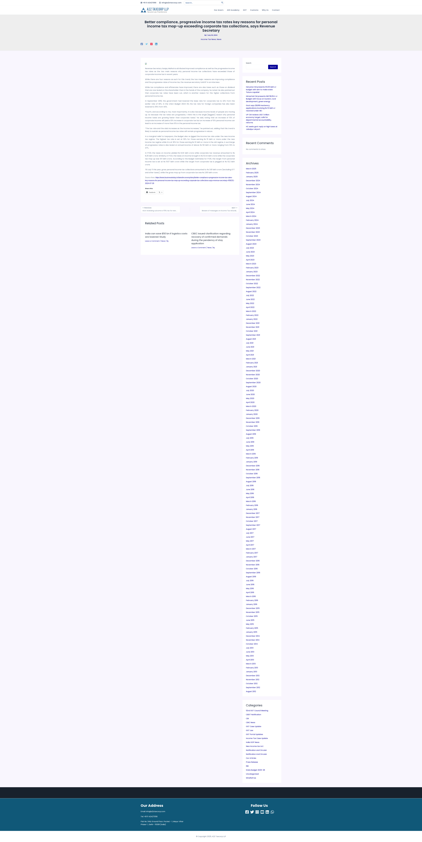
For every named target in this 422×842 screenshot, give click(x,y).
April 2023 (250, 260)
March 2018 (251, 501)
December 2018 (253, 465)
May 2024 (250, 208)
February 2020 (252, 410)
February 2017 (252, 553)
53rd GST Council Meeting (257, 710)
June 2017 (250, 537)
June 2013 (250, 652)
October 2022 (252, 283)
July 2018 (250, 485)
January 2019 (251, 461)
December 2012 (252, 675)
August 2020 (251, 386)
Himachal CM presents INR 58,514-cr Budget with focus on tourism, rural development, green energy (261, 99)
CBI (247, 718)
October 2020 (252, 378)
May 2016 (250, 588)
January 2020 (252, 414)
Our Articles (251, 758)
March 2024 (251, 216)
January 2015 (251, 632)
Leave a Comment (152, 241)
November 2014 (252, 640)
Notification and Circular (256, 750)
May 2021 (250, 351)
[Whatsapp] (272, 812)
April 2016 (250, 592)
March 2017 (251, 549)
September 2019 (253, 430)
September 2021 (253, 335)
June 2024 (250, 204)
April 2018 (250, 497)
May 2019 (250, 446)
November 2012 (252, 679)
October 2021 (251, 331)
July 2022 (250, 295)
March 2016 (251, 596)
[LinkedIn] (267, 812)
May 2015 (250, 624)
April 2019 (250, 450)
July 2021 (249, 343)
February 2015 (252, 628)
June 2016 (250, 584)
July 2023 (250, 248)
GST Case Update (253, 726)
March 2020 (251, 406)
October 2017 (252, 521)
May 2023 (250, 256)
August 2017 (251, 529)
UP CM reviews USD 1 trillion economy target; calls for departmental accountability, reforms (258, 118)
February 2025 (252, 172)
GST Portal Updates (254, 734)
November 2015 (252, 612)
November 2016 (252, 564)
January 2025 (252, 176)
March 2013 (251, 663)
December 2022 (253, 275)
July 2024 (250, 200)
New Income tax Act (254, 746)
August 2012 (251, 691)
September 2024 (253, 192)
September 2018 (253, 477)
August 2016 (251, 576)
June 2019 (250, 442)
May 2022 (250, 303)
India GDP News (252, 742)
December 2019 (252, 418)
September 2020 (253, 382)
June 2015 (250, 620)
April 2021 (250, 355)
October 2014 (252, 644)
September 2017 (253, 525)
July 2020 (250, 390)
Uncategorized (252, 774)
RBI (247, 766)
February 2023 (252, 267)
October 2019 (251, 426)
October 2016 (252, 568)
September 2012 (253, 687)
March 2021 (251, 359)
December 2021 (252, 323)
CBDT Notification (253, 714)
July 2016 (250, 580)
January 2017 (251, 557)
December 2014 (253, 636)
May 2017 (250, 541)
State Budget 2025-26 (255, 770)
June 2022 (250, 299)
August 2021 (251, 339)
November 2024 (253, 184)
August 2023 (251, 244)
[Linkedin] (156, 43)
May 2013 (250, 656)
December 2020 (253, 370)
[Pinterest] (151, 43)
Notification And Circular (256, 754)
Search (248, 63)
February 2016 (252, 600)
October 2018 (252, 473)
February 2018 (252, 505)
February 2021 (252, 362)
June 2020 (250, 394)
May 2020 (250, 398)
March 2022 (251, 311)
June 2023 (250, 252)
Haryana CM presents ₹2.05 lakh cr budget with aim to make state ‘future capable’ (261, 90)
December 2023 (253, 228)
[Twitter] (147, 43)
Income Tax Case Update (257, 738)
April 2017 (250, 545)
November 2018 (252, 469)
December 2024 (253, 180)
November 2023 (253, 232)
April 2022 (250, 307)
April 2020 (250, 402)
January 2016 (251, 604)
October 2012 (251, 683)
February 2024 (252, 220)
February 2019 (252, 458)
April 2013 (250, 660)
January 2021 (251, 366)
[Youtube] (262, 812)
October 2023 (252, 236)
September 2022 (253, 287)
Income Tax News (208, 39)
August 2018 (251, 481)
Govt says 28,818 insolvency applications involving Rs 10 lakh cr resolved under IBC (260, 108)
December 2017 (253, 513)
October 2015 (252, 616)
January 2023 (251, 271)
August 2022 (251, 291)
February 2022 (252, 315)
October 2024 (252, 188)
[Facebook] (142, 43)
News (219, 39)
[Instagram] (257, 812)
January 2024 (252, 224)
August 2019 (251, 434)
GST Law (249, 730)
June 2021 (250, 347)
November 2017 (252, 517)
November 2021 (252, 327)
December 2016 (253, 560)
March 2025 (251, 168)
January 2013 (251, 671)
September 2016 (253, 572)
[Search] (222, 3)
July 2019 (249, 438)
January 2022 (251, 319)
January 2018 (251, 509)
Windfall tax (251, 778)
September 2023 (253, 240)
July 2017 (250, 533)
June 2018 (250, 489)
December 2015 (253, 608)
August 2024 (251, 196)
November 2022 (253, 279)
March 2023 (251, 263)
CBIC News (250, 722)
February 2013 (252, 667)
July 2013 (249, 648)
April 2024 (250, 212)
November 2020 (253, 374)
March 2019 (251, 454)
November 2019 (252, 422)
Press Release (252, 762)
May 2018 (250, 493)
